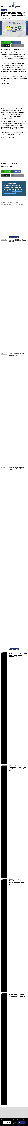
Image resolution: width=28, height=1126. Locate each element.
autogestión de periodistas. (11, 185)
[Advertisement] (14, 96)
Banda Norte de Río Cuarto (9, 204)
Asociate (21, 1123)
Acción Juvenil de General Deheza (10, 202)
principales (20, 204)
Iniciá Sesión (7, 1123)
